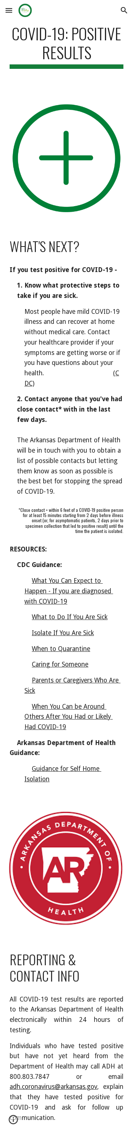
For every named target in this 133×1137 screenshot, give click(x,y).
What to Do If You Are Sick (70, 617)
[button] (9, 10)
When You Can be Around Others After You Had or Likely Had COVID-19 (68, 717)
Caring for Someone (60, 664)
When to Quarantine (61, 649)
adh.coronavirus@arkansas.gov (53, 1086)
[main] (66, 46)
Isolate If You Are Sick (63, 633)
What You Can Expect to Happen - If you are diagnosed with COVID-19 (68, 591)
